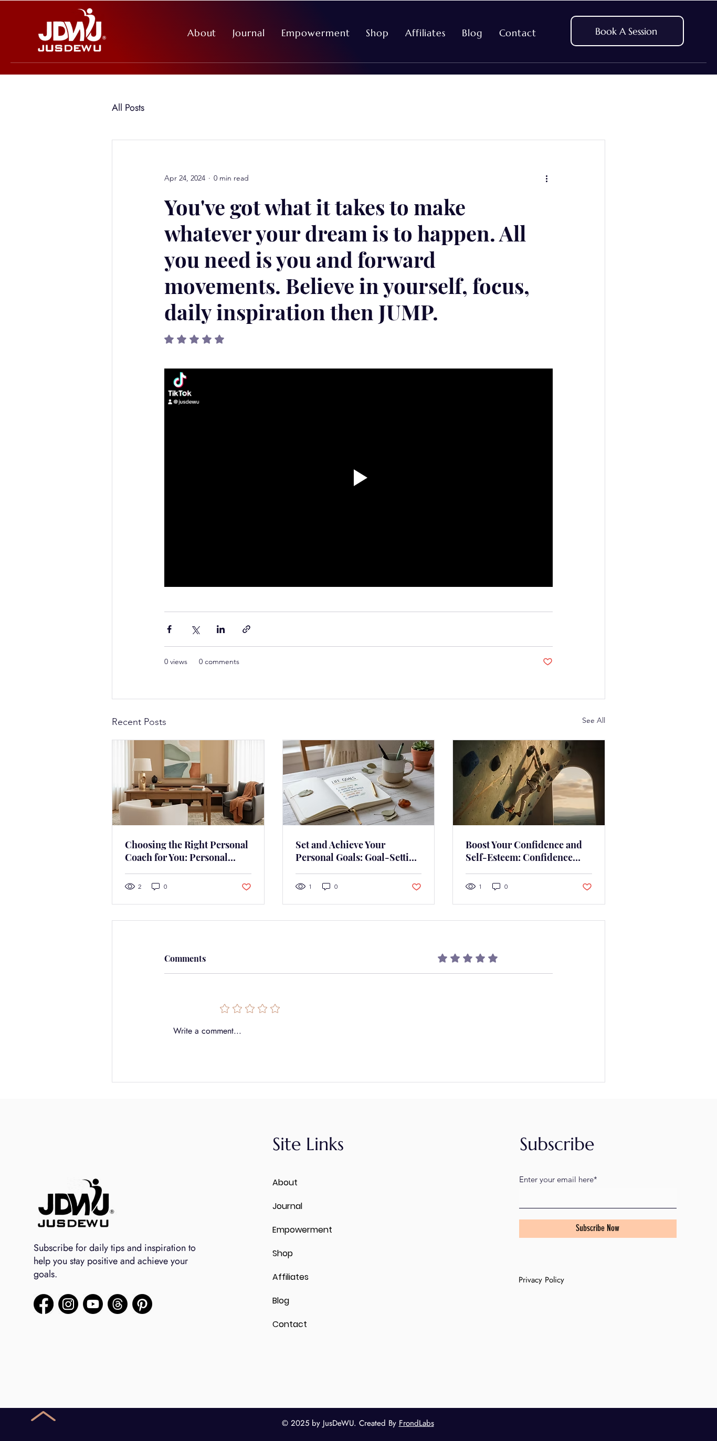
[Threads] (118, 1304)
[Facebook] (44, 1304)
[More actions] (546, 178)
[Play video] (358, 478)
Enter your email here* (558, 1179)
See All (593, 720)
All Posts (128, 107)
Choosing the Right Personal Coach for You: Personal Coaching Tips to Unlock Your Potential (186, 851)
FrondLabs (416, 1423)
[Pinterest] (142, 1304)
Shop (282, 1253)
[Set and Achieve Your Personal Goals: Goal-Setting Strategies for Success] (359, 782)
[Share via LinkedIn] (221, 629)
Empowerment (302, 1230)
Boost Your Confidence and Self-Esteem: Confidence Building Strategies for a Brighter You (524, 851)
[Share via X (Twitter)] (195, 629)
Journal (287, 1206)
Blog (280, 1301)
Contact (289, 1324)
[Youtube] (93, 1304)
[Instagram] (68, 1304)
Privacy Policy (541, 1280)
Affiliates (290, 1277)
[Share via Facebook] (169, 629)
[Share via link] (246, 629)
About (285, 1182)
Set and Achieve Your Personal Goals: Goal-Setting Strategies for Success (358, 851)
